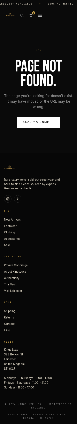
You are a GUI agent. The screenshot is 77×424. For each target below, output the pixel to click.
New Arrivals (12, 219)
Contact (9, 323)
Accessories (12, 238)
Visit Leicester (13, 290)
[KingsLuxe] (10, 15)
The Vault (10, 284)
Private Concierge (16, 265)
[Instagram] (7, 199)
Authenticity (12, 278)
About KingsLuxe (15, 271)
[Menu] (40, 15)
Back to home (38, 122)
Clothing (9, 232)
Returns (9, 317)
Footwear (10, 226)
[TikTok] (17, 199)
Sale (7, 245)
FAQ (7, 330)
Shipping (9, 311)
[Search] (21, 15)
